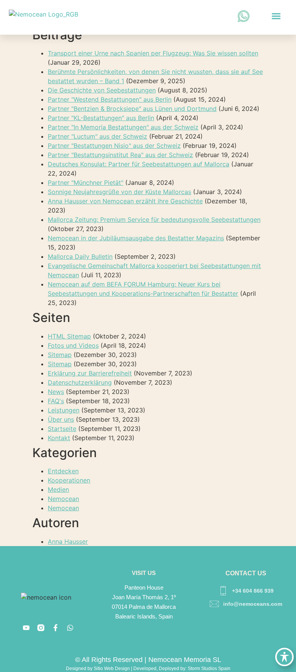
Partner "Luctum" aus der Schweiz (97, 136)
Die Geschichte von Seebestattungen (102, 90)
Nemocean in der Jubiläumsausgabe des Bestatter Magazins (136, 238)
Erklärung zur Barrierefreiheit (90, 373)
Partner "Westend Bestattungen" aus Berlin (110, 99)
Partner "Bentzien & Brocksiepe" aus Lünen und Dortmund (132, 108)
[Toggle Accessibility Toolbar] (284, 657)
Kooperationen (69, 480)
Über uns (61, 419)
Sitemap (60, 355)
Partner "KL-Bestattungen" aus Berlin (101, 118)
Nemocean (63, 499)
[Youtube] (26, 627)
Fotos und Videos (73, 345)
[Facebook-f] (55, 627)
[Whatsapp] (70, 627)
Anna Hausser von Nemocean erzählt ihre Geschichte (125, 201)
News (56, 391)
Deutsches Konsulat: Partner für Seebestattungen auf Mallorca (138, 164)
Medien (58, 489)
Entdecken (63, 471)
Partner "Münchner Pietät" (85, 182)
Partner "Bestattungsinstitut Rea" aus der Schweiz (120, 155)
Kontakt (59, 438)
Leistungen (63, 410)
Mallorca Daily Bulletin (80, 256)
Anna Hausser (68, 541)
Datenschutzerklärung (80, 382)
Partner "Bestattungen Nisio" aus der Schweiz (114, 145)
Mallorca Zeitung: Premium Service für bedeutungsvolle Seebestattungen (154, 219)
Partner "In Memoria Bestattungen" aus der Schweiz (123, 127)
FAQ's (56, 401)
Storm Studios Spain (209, 668)
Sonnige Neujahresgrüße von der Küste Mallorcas (119, 192)
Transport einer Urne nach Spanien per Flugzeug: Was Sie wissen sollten (153, 53)
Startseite (62, 428)
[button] (276, 16)
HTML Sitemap (69, 336)
